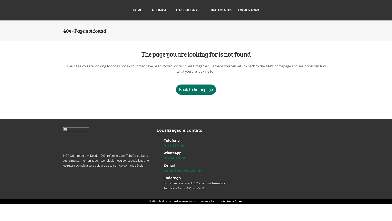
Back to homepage (196, 89)
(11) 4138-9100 (174, 145)
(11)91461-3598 (174, 158)
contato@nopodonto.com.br (183, 170)
